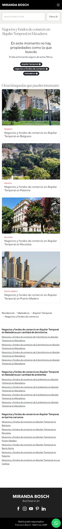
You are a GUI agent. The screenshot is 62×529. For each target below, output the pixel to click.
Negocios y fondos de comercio (22, 317)
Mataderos (23, 313)
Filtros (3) (53, 17)
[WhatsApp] (55, 523)
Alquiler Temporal (42, 313)
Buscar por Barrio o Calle (14, 17)
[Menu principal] (58, 4)
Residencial (8, 313)
